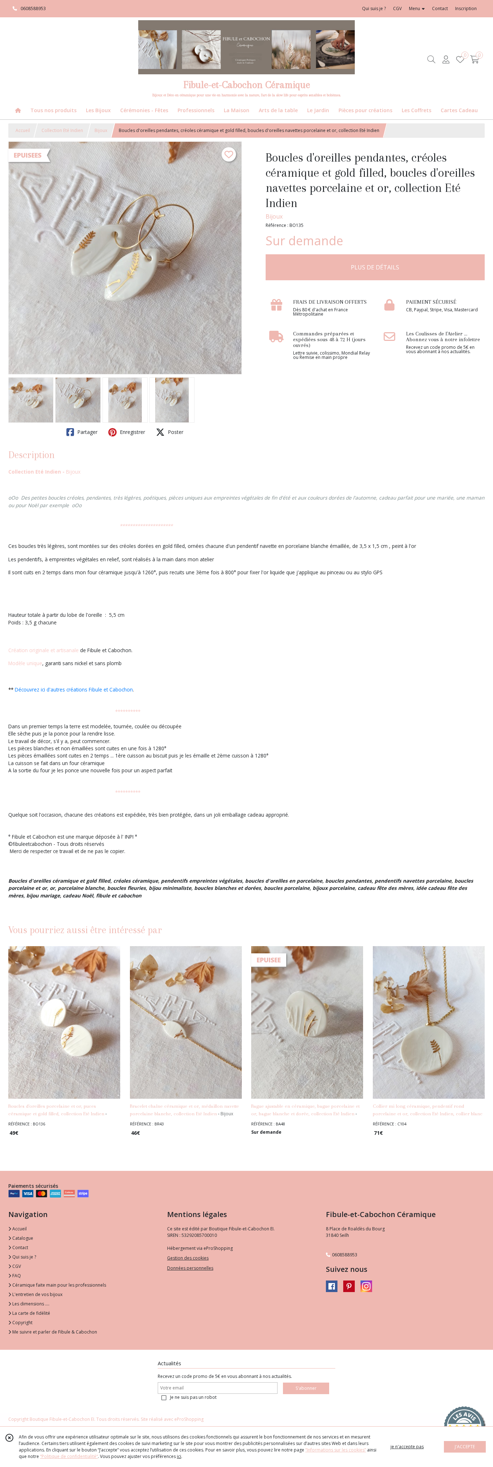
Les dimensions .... (30, 1304)
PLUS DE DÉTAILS (375, 267)
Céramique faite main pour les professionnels (58, 1285)
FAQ (16, 1276)
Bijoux (101, 130)
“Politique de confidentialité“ (69, 1456)
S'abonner (306, 1388)
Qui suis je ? (23, 1257)
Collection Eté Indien (62, 130)
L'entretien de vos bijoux (36, 1294)
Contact (440, 8)
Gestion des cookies (188, 1258)
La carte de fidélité (30, 1313)
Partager (86, 432)
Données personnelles (190, 1268)
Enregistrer (131, 432)
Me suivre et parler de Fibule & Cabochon (54, 1332)
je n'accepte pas (407, 1447)
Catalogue (22, 1238)
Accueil (23, 130)
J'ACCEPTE (465, 1447)
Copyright (21, 1322)
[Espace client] (445, 59)
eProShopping (189, 1419)
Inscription (466, 8)
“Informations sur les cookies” (335, 1450)
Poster (174, 432)
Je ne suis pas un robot (193, 1397)
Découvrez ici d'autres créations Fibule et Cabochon (74, 689)
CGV (16, 1266)
